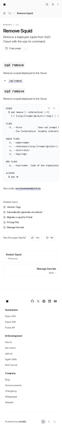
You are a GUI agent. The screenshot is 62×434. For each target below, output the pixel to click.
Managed (7, 25)
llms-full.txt (10, 348)
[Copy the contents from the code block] (49, 108)
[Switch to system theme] (43, 421)
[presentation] (31, 142)
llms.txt (8, 342)
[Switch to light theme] (49, 421)
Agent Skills (11, 359)
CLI (18, 25)
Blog (7, 379)
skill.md (8, 353)
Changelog (10, 391)
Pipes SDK (10, 316)
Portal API (10, 327)
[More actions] (57, 4)
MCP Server (11, 365)
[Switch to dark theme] (54, 421)
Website (9, 402)
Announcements (13, 385)
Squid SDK (10, 322)
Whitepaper (11, 396)
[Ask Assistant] (54, 108)
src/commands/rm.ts (28, 188)
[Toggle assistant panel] (53, 4)
